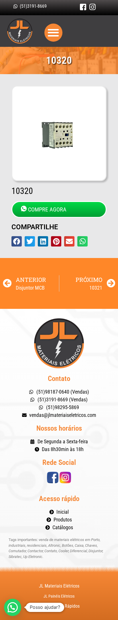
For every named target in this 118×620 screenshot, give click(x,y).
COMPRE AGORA (47, 209)
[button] (53, 33)
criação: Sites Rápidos (59, 606)
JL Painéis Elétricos (59, 596)
